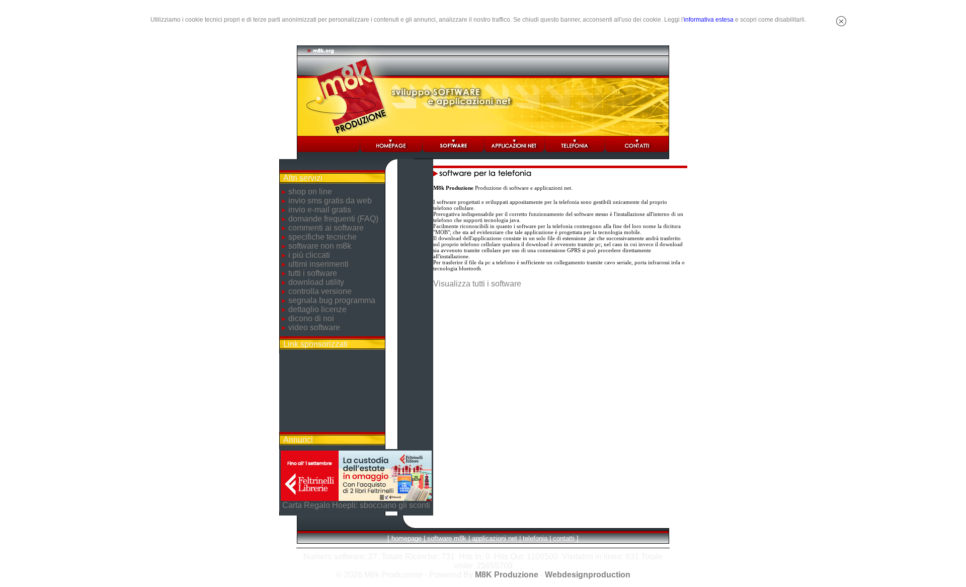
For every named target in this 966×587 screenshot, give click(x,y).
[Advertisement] (332, 392)
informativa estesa (709, 19)
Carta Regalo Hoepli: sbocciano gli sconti (356, 505)
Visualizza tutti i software (477, 283)
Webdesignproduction (587, 574)
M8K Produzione (506, 574)
